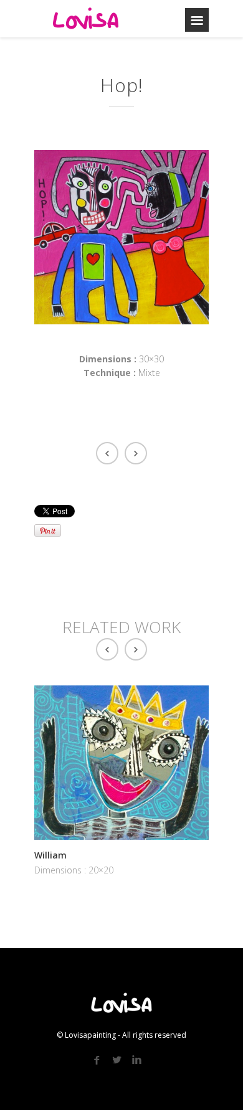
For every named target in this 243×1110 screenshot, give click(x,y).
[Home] (86, 18)
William (50, 855)
